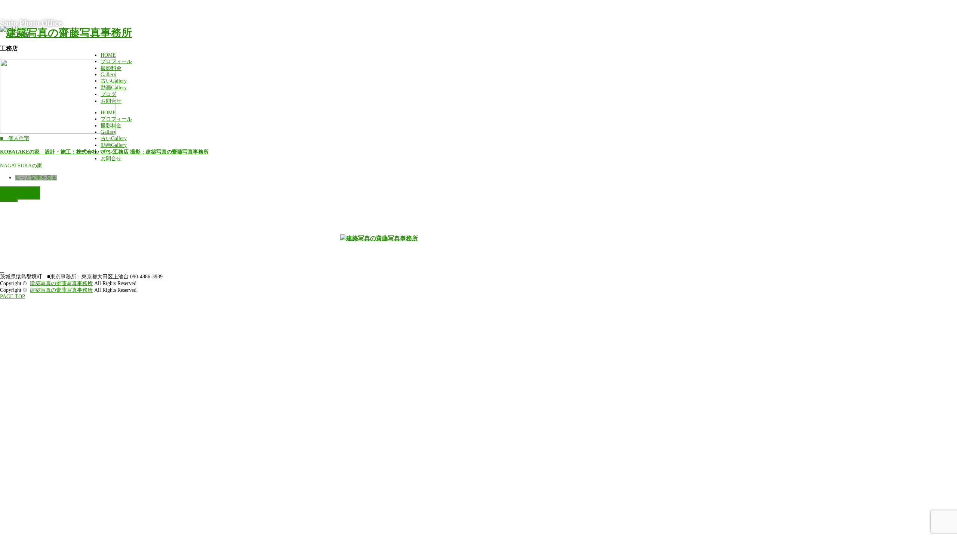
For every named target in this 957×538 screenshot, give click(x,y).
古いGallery (114, 81)
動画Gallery (114, 87)
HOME (108, 55)
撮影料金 (111, 68)
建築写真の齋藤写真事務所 (61, 283)
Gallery (108, 74)
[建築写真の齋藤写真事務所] (66, 32)
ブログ (108, 94)
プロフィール (116, 61)
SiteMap (20, 193)
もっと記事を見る (36, 177)
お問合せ (111, 101)
